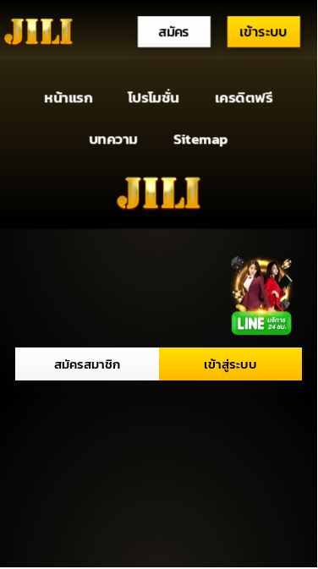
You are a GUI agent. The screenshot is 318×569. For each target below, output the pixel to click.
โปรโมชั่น (153, 97)
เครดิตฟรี (243, 97)
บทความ (113, 138)
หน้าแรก (69, 97)
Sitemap (200, 138)
